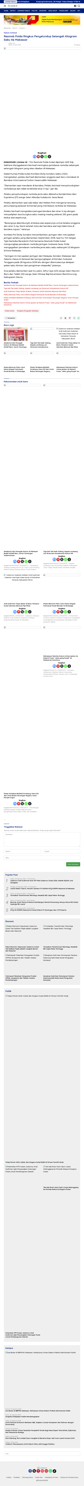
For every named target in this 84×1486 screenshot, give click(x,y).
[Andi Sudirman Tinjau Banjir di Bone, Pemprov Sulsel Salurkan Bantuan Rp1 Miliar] (68, 334)
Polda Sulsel (9, 311)
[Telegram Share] (74, 318)
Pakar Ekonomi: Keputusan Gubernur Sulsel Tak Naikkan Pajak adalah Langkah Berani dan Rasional (22, 949)
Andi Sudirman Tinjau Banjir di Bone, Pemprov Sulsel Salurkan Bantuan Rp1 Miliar (35, 291)
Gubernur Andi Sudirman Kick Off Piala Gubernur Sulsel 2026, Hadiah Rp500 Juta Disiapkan (41, 882)
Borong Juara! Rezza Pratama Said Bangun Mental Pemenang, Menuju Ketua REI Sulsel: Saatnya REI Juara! (44, 903)
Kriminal (13, 33)
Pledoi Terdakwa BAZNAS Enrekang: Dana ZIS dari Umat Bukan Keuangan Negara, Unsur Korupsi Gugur (41, 299)
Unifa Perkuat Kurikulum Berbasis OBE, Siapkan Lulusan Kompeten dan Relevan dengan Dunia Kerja (39, 1423)
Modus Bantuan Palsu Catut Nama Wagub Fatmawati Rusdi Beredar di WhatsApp (35, 295)
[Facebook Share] (61, 318)
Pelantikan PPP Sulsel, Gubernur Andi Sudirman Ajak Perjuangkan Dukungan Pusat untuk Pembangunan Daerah (22, 1335)
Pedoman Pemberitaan (69, 1477)
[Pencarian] (79, 6)
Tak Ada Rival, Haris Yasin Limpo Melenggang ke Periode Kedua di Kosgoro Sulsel (60, 1188)
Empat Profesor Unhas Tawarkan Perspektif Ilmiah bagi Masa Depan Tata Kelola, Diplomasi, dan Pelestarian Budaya (40, 1431)
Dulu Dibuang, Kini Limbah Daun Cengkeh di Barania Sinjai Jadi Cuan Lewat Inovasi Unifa (40, 1438)
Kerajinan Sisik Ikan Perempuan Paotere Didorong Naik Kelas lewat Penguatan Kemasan (58, 978)
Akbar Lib (11, 43)
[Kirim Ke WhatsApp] (78, 318)
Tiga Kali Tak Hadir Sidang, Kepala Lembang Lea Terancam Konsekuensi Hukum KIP (36, 288)
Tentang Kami (27, 1477)
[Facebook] (34, 156)
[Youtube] (46, 1471)
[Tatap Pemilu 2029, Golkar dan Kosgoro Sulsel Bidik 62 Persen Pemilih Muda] (42, 1077)
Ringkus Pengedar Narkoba (27, 311)
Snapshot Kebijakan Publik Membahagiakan (22, 1417)
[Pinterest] (38, 156)
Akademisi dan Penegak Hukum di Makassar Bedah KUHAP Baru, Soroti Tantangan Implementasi (41, 285)
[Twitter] (34, 1471)
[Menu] (5, 6)
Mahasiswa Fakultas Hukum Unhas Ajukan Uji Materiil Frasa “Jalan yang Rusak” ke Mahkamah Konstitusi (40, 304)
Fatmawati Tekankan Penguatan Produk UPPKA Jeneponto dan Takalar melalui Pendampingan (20, 978)
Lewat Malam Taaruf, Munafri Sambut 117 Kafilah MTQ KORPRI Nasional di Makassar (42, 889)
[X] (42, 156)
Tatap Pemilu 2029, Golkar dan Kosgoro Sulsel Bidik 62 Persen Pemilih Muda (34, 1162)
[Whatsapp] (45, 156)
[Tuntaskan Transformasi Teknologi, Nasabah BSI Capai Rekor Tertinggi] (61, 935)
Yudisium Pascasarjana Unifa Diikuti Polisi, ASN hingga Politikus (29, 1444)
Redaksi (17, 1477)
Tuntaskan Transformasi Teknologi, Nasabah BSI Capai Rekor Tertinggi (37, 895)
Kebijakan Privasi (51, 1477)
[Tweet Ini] (65, 318)
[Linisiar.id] (12, 6)
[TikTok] (54, 1471)
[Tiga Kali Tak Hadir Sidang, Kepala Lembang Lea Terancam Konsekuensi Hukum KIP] (42, 334)
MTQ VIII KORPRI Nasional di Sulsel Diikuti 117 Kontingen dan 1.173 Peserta (38, 910)
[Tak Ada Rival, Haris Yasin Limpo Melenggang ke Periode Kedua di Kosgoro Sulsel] (61, 1175)
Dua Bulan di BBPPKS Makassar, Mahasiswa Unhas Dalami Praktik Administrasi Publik (37, 1411)
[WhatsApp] (50, 1471)
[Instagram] (42, 1471)
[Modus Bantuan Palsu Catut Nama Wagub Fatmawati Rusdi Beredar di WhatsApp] (16, 358)
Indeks (8, 1477)
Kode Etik (39, 1477)
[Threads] (49, 156)
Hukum (6, 33)
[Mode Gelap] (75, 6)
